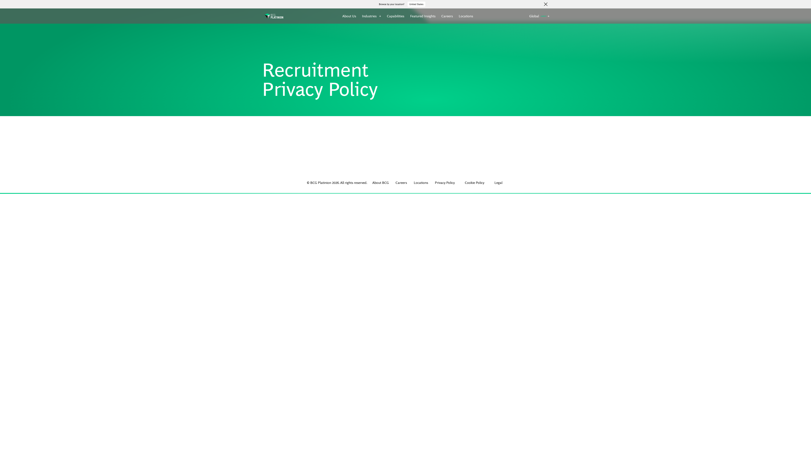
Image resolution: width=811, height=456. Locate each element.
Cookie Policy (474, 182)
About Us (349, 16)
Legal (498, 182)
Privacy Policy (445, 182)
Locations (466, 16)
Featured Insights (422, 16)
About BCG (380, 182)
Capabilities (395, 16)
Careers (447, 16)
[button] (371, 16)
